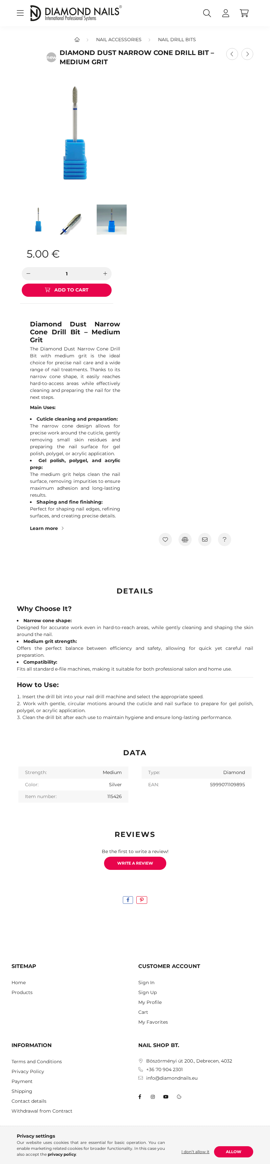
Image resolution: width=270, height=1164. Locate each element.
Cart (143, 1012)
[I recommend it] (204, 539)
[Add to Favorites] (165, 539)
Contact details (29, 1101)
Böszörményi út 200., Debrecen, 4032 (189, 1061)
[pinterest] (141, 900)
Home (19, 982)
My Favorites (153, 1022)
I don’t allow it (195, 1151)
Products (22, 992)
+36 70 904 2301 (164, 1069)
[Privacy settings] (179, 1096)
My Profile (150, 1002)
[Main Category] (77, 39)
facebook (139, 1096)
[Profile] (225, 13)
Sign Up (147, 992)
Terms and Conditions (37, 1062)
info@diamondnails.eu (172, 1078)
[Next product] (247, 54)
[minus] (28, 274)
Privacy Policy (28, 1071)
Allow (233, 1151)
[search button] (207, 13)
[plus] (105, 274)
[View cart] (244, 13)
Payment (22, 1081)
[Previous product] (232, 54)
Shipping (22, 1091)
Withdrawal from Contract (42, 1111)
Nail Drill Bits (177, 39)
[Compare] (185, 539)
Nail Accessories (119, 39)
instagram (152, 1096)
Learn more (44, 528)
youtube (166, 1096)
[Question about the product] (224, 539)
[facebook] (128, 900)
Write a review (135, 863)
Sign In (146, 982)
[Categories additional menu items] (20, 13)
